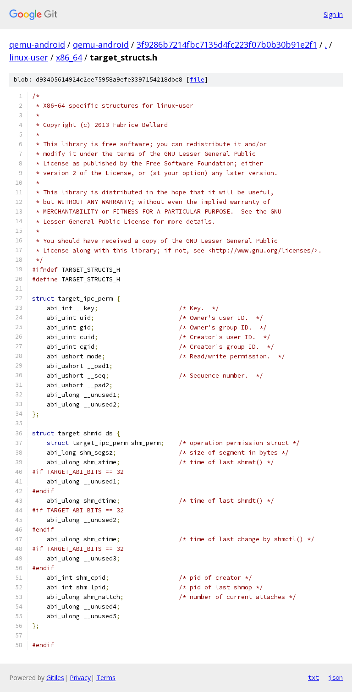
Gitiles (55, 677)
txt (313, 677)
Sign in (333, 14)
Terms (106, 677)
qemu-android (37, 44)
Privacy (80, 677)
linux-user (28, 57)
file (197, 79)
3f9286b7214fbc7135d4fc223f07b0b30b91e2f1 (227, 44)
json (335, 677)
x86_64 (69, 57)
